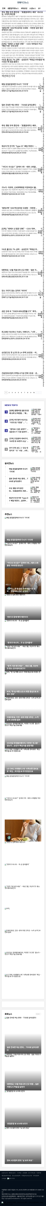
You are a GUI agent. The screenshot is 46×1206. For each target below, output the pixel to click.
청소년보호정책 (16, 1175)
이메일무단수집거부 (26, 1175)
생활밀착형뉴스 (13, 8)
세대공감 (24, 8)
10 (34, 392)
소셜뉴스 (32, 8)
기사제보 (19, 1173)
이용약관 (38, 1173)
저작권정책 (36, 1175)
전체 (3, 8)
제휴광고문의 (12, 1173)
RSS (13, 1178)
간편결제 (24, 1173)
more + (38, 1014)
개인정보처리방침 (6, 1175)
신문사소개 (4, 1173)
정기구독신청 (31, 1173)
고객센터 (4, 1178)
